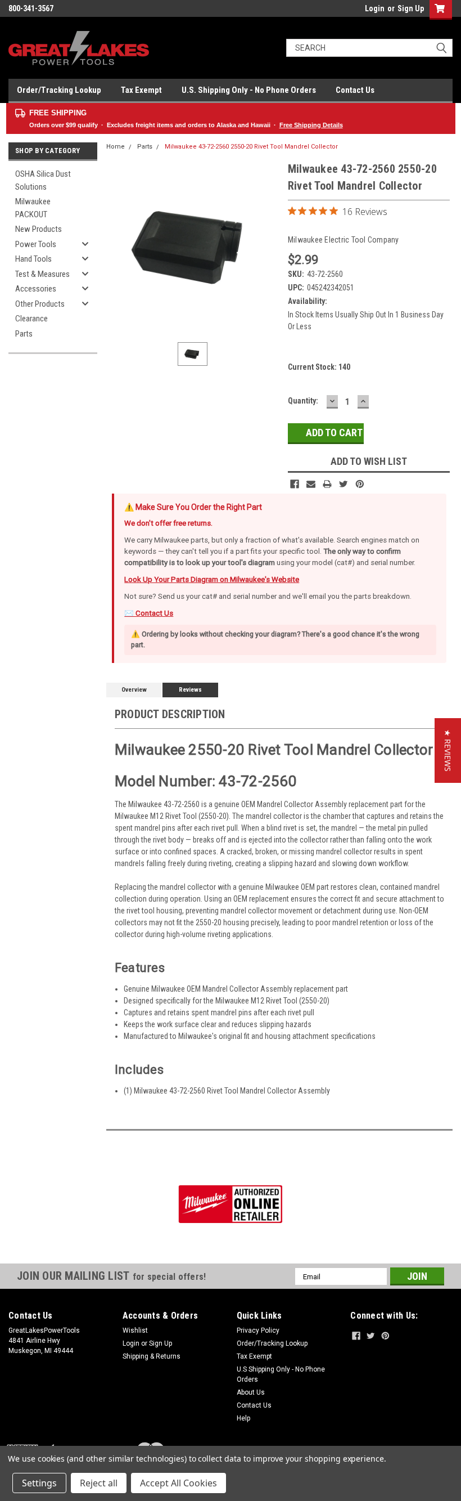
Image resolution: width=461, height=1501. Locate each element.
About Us (251, 1392)
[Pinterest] (359, 484)
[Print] (327, 484)
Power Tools (35, 244)
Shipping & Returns (151, 1356)
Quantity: (303, 400)
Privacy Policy (258, 1330)
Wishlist (135, 1330)
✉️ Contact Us (148, 613)
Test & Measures (42, 274)
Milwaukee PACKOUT (33, 207)
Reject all (98, 1483)
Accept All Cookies (178, 1483)
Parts (24, 334)
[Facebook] (294, 484)
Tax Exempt (141, 90)
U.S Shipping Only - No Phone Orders (281, 1374)
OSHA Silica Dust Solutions (43, 180)
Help (243, 1418)
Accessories (35, 289)
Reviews (190, 689)
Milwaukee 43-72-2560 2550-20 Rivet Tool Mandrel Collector (251, 146)
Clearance (31, 318)
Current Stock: (319, 366)
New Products (38, 229)
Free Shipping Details (311, 125)
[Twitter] (343, 484)
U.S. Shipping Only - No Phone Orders (249, 90)
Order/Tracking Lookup (59, 90)
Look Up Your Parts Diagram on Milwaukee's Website (211, 579)
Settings (39, 1483)
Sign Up (410, 8)
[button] (448, 750)
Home (115, 146)
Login (375, 8)
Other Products (40, 304)
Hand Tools (33, 259)
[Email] (310, 484)
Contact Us (355, 90)
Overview (134, 689)
